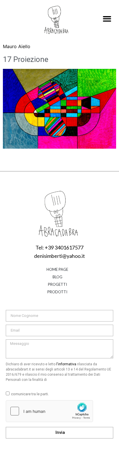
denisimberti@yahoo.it (59, 256)
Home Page (57, 269)
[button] (107, 19)
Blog (57, 277)
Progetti (57, 284)
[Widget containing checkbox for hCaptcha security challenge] (49, 411)
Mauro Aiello (16, 46)
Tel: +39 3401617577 (59, 247)
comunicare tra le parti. (30, 394)
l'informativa (66, 364)
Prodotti (57, 292)
